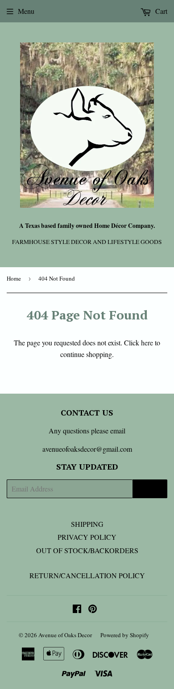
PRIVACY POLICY (87, 537)
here (147, 342)
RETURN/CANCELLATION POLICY (87, 575)
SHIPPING (87, 524)
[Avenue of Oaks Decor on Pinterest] (92, 609)
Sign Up (150, 489)
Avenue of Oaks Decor (65, 635)
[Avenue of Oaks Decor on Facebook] (77, 609)
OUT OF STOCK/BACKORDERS (87, 550)
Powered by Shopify (124, 635)
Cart (160, 11)
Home (14, 278)
